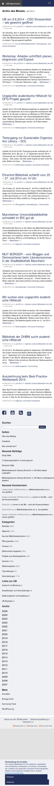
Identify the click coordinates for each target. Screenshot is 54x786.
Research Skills (8, 465)
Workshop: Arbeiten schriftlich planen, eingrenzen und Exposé (27, 57)
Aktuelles (5, 526)
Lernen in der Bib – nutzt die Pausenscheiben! (30, 504)
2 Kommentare (33, 366)
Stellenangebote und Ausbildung (15, 595)
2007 (5, 684)
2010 (5, 672)
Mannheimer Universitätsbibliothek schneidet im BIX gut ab (25, 216)
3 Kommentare (44, 204)
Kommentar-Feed (9, 704)
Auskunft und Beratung (11, 585)
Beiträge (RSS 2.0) (20, 726)
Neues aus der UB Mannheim (16, 719)
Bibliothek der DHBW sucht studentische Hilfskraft (26, 338)
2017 (5, 645)
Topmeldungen (8, 571)
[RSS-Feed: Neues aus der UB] (22, 412)
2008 (5, 680)
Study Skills (6, 455)
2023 (5, 622)
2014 (5, 657)
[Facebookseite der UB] (5, 412)
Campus (5, 546)
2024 (5, 618)
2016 (5, 649)
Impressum (27, 721)
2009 (5, 676)
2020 (5, 634)
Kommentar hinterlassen (36, 86)
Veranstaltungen (20, 86)
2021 (5, 630)
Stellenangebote (21, 128)
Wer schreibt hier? (9, 446)
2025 (5, 614)
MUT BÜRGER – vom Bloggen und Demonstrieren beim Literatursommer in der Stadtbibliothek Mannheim (27, 257)
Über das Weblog (9, 436)
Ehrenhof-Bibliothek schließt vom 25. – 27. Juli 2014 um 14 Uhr (26, 176)
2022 (5, 626)
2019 (5, 638)
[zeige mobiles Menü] (49, 3)
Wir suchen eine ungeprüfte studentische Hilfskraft (26, 298)
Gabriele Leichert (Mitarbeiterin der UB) (39, 26)
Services (5, 561)
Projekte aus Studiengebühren (14, 556)
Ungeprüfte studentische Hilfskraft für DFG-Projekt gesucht (27, 97)
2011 (5, 668)
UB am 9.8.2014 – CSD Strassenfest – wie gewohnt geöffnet (26, 21)
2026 (5, 611)
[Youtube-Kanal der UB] (14, 412)
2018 (5, 641)
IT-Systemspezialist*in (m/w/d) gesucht (17, 460)
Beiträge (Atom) (33, 726)
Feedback (6, 441)
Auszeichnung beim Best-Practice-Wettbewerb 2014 (25, 378)
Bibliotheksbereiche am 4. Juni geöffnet (32, 509)
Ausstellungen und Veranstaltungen (16, 590)
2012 (5, 665)
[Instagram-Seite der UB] (29, 413)
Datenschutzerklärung (39, 719)
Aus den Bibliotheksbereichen (25, 44)
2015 (5, 653)
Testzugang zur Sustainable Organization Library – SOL (27, 139)
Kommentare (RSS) (46, 726)
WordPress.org (8, 709)
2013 (5, 661)
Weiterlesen (45, 82)
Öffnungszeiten (42, 44)
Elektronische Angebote (23, 165)
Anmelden (6, 694)
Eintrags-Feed (7, 699)
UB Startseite (7, 601)
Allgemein (18, 244)
